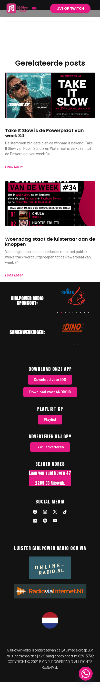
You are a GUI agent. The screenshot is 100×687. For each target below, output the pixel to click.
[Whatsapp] (86, 674)
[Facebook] (35, 511)
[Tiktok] (65, 511)
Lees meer (14, 166)
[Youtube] (55, 520)
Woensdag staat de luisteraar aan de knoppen (50, 241)
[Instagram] (45, 511)
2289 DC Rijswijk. (50, 483)
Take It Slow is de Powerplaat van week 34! (44, 133)
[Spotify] (45, 520)
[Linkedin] (35, 520)
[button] (34, 8)
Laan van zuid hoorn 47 (50, 473)
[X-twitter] (55, 511)
